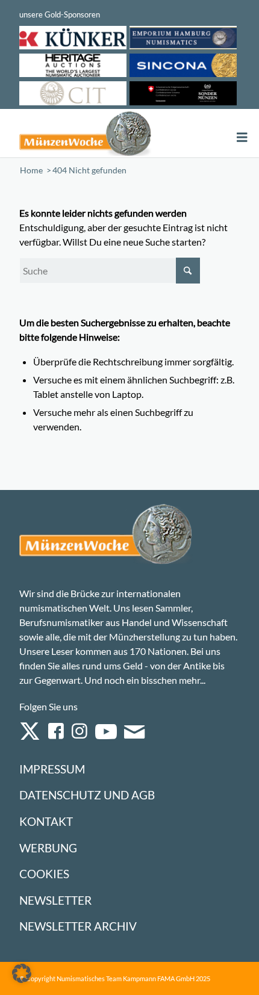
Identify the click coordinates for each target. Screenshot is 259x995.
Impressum (52, 769)
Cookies (44, 874)
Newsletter (55, 900)
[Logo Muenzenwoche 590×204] (85, 133)
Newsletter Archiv (78, 926)
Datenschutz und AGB (87, 795)
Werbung (48, 848)
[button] (21, 973)
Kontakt (46, 821)
